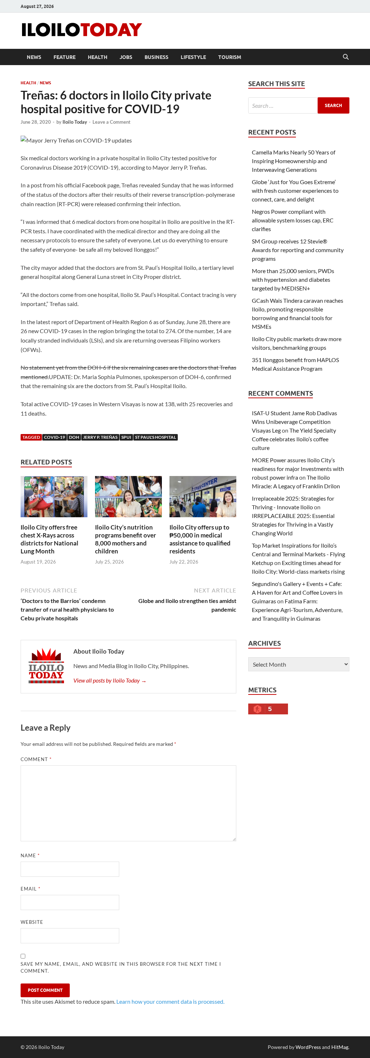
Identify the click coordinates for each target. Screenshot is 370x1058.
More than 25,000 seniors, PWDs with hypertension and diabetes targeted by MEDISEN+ (293, 279)
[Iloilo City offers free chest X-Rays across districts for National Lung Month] (54, 499)
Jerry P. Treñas (100, 437)
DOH (74, 437)
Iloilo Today (75, 122)
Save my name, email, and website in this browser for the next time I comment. (121, 967)
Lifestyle (193, 57)
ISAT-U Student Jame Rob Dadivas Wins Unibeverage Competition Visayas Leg (294, 421)
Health (97, 57)
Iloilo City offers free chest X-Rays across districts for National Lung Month (49, 539)
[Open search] (345, 57)
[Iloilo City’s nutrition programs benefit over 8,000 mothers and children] (128, 499)
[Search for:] (298, 105)
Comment (36, 759)
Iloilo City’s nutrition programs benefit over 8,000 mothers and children (125, 539)
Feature (64, 57)
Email (30, 889)
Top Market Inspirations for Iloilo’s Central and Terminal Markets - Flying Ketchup (298, 554)
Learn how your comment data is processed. (170, 1001)
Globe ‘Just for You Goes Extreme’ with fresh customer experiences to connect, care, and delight (295, 190)
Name (30, 855)
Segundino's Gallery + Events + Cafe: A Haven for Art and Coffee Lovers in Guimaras (297, 592)
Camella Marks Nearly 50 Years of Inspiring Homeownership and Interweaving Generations (293, 161)
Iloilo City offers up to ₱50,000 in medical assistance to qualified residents (200, 539)
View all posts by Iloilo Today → (110, 680)
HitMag (339, 1047)
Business (156, 57)
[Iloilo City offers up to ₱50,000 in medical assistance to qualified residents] (202, 499)
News (34, 57)
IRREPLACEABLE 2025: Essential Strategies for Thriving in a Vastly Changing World (293, 524)
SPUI (126, 437)
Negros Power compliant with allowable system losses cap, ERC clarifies (293, 220)
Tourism (229, 57)
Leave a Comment (111, 122)
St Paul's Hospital (155, 437)
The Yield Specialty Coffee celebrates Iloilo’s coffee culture (294, 439)
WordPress (308, 1047)
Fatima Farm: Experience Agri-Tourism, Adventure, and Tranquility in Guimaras (297, 610)
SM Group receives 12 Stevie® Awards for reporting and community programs (298, 250)
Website (32, 922)
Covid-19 (54, 437)
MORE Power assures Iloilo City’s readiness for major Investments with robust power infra (298, 468)
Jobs (126, 57)
